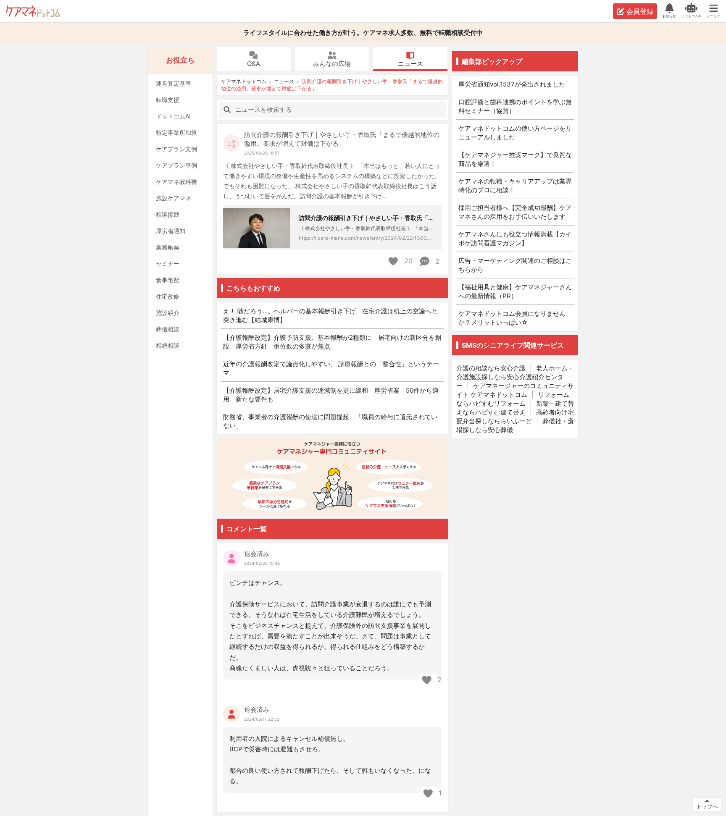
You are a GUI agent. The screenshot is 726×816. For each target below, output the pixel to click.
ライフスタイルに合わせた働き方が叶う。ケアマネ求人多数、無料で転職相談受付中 (363, 33)
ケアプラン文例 (176, 148)
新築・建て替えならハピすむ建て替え (515, 407)
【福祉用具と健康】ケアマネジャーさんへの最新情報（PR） (515, 291)
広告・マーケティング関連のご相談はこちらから (515, 265)
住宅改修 (167, 296)
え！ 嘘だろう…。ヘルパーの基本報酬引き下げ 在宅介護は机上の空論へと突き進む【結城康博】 (330, 315)
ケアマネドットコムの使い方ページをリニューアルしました (515, 132)
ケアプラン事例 (176, 165)
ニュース (410, 64)
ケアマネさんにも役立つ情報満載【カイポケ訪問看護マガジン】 (515, 238)
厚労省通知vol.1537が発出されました (511, 84)
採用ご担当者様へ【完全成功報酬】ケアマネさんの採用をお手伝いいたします (515, 212)
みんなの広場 (332, 64)
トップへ (707, 806)
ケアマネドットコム (33, 11)
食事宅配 (167, 279)
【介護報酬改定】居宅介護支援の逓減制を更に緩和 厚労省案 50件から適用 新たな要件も (331, 394)
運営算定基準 (173, 83)
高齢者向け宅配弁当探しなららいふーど (515, 416)
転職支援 (167, 99)
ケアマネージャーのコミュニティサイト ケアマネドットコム (515, 390)
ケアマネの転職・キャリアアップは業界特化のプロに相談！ (515, 185)
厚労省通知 (170, 230)
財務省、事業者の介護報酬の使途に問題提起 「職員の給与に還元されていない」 (330, 421)
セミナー (167, 263)
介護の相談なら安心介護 (491, 368)
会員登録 (639, 11)
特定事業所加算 (176, 132)
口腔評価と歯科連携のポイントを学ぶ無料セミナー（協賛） (515, 106)
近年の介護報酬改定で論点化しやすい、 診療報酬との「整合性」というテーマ (331, 368)
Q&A (253, 64)
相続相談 (167, 345)
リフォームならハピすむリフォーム (512, 399)
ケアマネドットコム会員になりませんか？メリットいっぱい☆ (512, 318)
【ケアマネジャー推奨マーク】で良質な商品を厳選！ (515, 159)
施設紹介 (167, 312)
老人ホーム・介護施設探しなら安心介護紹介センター (515, 377)
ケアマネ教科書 (176, 181)
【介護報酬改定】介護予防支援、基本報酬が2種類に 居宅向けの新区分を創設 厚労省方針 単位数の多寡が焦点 (332, 341)
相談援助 (167, 214)
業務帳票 (167, 247)
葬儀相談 (167, 329)
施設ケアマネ (173, 198)
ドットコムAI (173, 116)
